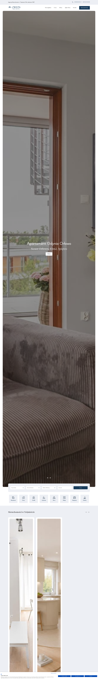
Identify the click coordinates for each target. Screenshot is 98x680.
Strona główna (48, 7)
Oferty (60, 7)
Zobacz (49, 253)
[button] (48, 478)
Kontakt (74, 7)
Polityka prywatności (53, 673)
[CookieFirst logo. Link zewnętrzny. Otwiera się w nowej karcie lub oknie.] (1, 674)
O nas (55, 7)
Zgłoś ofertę (67, 7)
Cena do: (60, 487)
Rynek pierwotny (84, 7)
